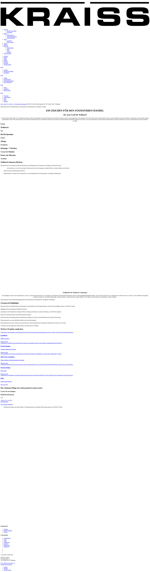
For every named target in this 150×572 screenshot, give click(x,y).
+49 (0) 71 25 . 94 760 (6, 400)
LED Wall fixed (11, 38)
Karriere (9, 52)
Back (2, 67)
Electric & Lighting (11, 31)
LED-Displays (10, 35)
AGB (5, 539)
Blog (8, 49)
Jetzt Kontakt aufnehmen (7, 404)
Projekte (6, 45)
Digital (5, 33)
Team (8, 50)
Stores (5, 39)
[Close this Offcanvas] (1, 1)
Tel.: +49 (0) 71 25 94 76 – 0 (8, 104)
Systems (6, 29)
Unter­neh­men (10, 48)
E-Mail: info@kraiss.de (21, 104)
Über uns (6, 46)
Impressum (6, 546)
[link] (75, 25)
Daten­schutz (7, 545)
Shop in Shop (10, 42)
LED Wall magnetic (12, 36)
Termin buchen (7, 53)
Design (5, 43)
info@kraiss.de (4, 401)
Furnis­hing (9, 32)
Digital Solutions (8, 530)
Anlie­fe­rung (7, 542)
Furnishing (6, 72)
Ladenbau (9, 40)
